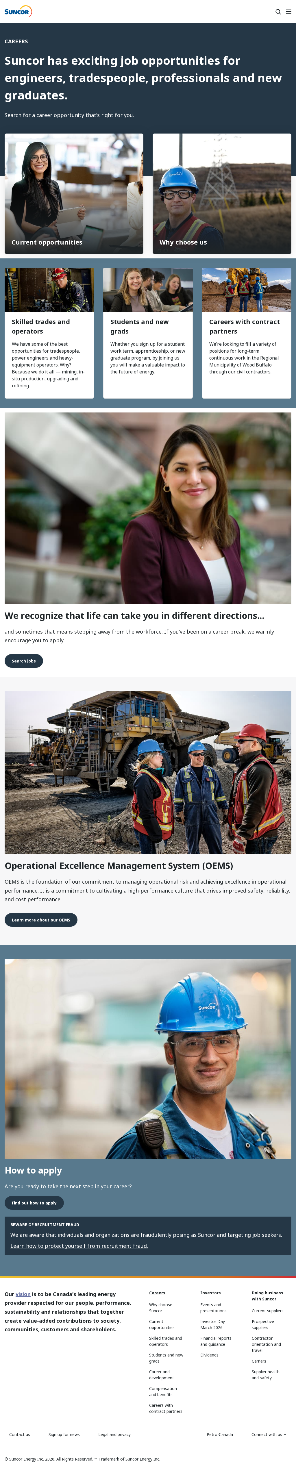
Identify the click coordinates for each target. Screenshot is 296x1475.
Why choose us (183, 242)
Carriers (259, 1361)
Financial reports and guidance (216, 1341)
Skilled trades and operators (41, 326)
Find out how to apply (34, 1203)
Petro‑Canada (220, 1434)
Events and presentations (213, 1307)
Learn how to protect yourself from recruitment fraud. (79, 1245)
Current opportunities (47, 242)
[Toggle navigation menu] (288, 11)
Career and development (161, 1374)
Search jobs (24, 661)
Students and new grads (139, 326)
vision (23, 1294)
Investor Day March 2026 (212, 1324)
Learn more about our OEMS (41, 920)
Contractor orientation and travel (266, 1344)
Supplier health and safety (266, 1374)
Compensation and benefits (163, 1391)
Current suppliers (268, 1310)
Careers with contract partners (244, 326)
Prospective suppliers (263, 1324)
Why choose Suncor (160, 1307)
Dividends (209, 1355)
